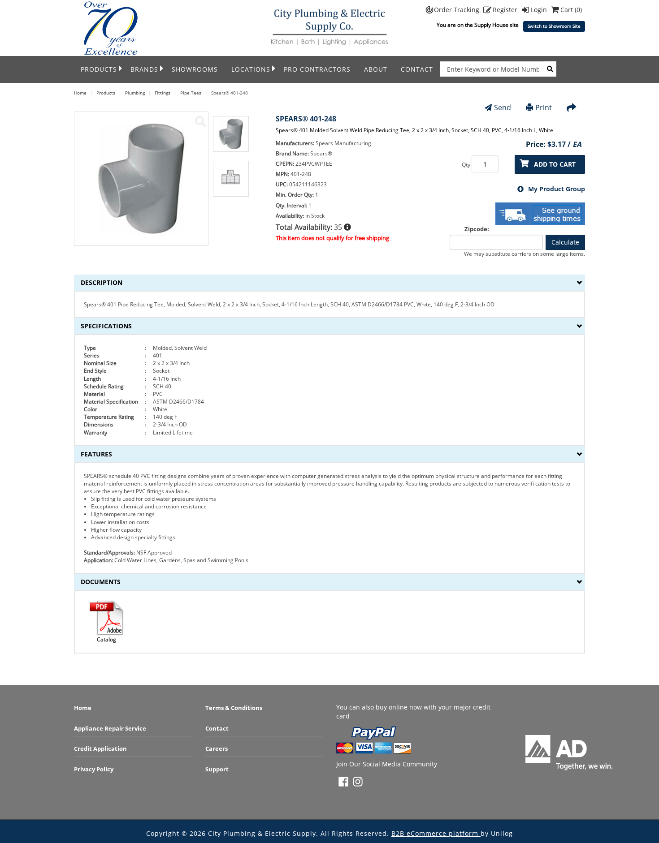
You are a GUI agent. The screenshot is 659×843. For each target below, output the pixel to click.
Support (217, 769)
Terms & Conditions (233, 708)
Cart (571, 9)
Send (502, 107)
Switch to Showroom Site (554, 26)
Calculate (565, 242)
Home (82, 708)
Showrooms (195, 69)
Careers (216, 748)
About (375, 69)
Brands (144, 69)
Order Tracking (457, 9)
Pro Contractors (317, 69)
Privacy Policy (93, 769)
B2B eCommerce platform (436, 833)
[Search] (550, 69)
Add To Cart (555, 164)
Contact (417, 69)
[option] (231, 138)
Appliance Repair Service (110, 728)
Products (99, 69)
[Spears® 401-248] (200, 121)
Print (543, 107)
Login (540, 9)
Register (506, 9)
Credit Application (100, 748)
